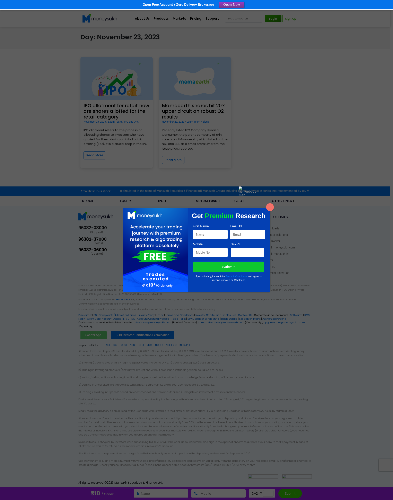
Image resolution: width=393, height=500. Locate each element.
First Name (201, 226)
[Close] (270, 207)
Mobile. (198, 244)
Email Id (236, 226)
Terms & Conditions (236, 276)
